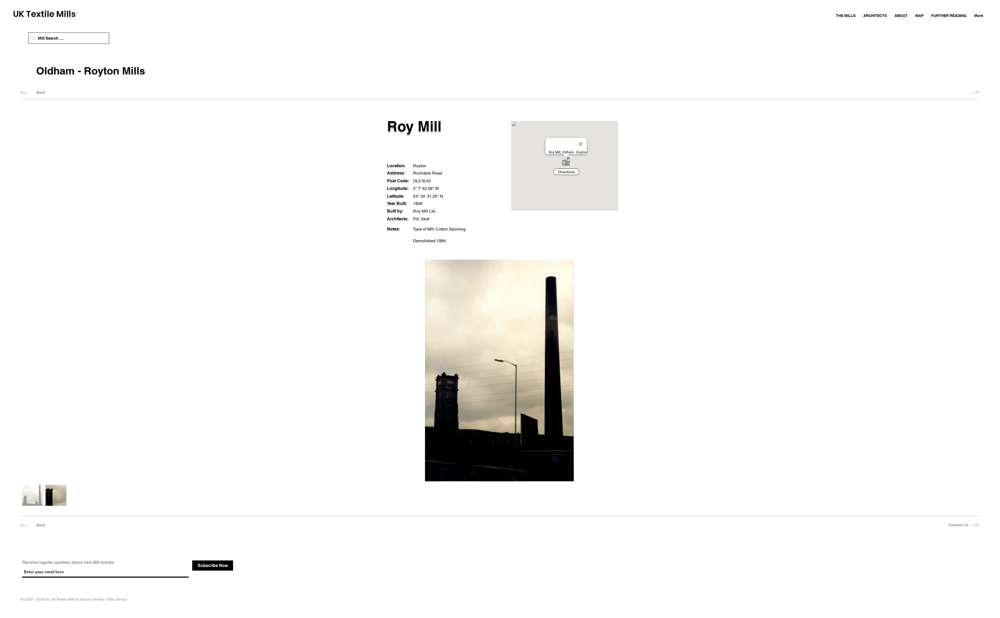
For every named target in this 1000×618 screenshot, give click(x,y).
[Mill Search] (33, 38)
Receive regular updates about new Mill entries (68, 562)
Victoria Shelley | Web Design (103, 599)
